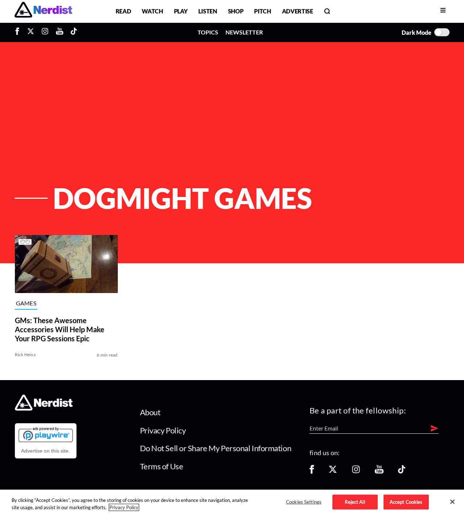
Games (26, 303)
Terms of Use (161, 466)
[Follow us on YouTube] (379, 472)
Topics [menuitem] (208, 32)
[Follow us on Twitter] (332, 472)
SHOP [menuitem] (236, 11)
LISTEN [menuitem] (207, 11)
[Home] (43, 408)
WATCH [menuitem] (152, 11)
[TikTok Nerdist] (73, 32)
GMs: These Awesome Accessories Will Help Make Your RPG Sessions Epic (59, 329)
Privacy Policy (163, 430)
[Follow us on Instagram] (356, 472)
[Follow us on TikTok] (401, 472)
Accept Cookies (406, 501)
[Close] (452, 502)
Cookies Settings (304, 501)
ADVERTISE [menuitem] (297, 11)
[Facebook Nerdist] (19, 32)
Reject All (355, 501)
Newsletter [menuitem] (244, 32)
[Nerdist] (43, 11)
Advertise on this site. (45, 451)
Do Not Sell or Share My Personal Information (215, 448)
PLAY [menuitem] (181, 11)
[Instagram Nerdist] (45, 32)
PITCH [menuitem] (262, 11)
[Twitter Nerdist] (31, 32)
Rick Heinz (25, 354)
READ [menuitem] (123, 11)
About (150, 412)
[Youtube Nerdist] (59, 32)
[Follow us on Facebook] (312, 472)
